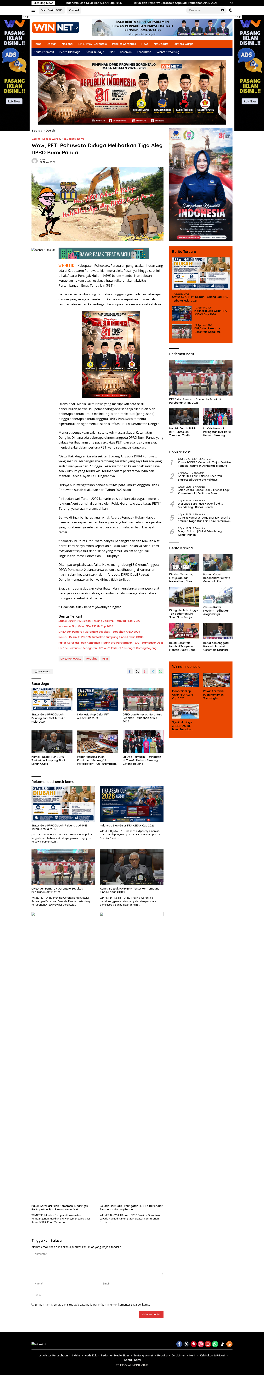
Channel (74, 10)
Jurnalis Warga (183, 44)
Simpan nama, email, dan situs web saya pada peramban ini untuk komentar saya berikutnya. (93, 1304)
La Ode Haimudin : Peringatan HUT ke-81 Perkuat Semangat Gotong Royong (108, 648)
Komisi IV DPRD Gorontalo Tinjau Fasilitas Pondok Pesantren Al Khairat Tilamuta (204, 464)
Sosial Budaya (95, 52)
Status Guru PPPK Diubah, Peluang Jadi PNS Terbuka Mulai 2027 (99, 621)
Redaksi (162, 1355)
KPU (112, 52)
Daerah (51, 44)
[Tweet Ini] (137, 671)
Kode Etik (91, 1355)
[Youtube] (208, 1344)
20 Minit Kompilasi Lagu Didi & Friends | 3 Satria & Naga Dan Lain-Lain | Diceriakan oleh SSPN (204, 519)
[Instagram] (201, 1344)
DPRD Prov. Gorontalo (92, 44)
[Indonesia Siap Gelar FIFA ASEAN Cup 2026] (97, 699)
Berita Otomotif (44, 52)
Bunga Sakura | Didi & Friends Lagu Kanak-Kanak (200, 533)
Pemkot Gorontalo (124, 44)
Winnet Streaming (168, 52)
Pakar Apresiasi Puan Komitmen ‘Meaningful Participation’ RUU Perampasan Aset (111, 642)
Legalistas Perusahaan (53, 1355)
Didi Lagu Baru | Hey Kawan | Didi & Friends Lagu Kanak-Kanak (200, 505)
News (144, 44)
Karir (192, 1355)
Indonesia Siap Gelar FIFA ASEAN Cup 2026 (86, 626)
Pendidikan (144, 52)
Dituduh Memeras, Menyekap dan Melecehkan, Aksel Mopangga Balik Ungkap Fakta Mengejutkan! (180, 578)
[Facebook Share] (130, 671)
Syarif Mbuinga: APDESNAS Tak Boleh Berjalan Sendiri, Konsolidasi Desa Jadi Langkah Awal (184, 725)
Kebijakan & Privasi (212, 1355)
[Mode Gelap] (230, 10)
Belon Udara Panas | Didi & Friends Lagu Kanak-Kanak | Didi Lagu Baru (204, 491)
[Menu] (34, 10)
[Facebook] (179, 1344)
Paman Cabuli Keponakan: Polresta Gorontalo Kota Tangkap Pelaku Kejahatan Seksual (216, 578)
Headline (91, 658)
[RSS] (229, 1344)
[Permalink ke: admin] (35, 160)
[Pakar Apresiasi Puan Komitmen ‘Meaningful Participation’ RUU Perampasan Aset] (97, 741)
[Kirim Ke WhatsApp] (161, 671)
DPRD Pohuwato (70, 658)
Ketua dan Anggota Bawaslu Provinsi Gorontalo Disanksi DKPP (216, 646)
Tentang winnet (143, 1355)
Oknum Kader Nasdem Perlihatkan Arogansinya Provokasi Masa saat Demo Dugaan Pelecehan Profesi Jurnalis (217, 610)
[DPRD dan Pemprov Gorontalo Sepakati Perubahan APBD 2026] (143, 699)
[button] (223, 10)
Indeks (76, 1355)
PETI (105, 658)
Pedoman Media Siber (115, 1355)
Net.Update (161, 44)
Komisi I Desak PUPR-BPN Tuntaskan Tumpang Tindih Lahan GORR (218, 3)
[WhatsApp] (215, 1344)
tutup (26, 16)
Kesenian (126, 52)
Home (37, 44)
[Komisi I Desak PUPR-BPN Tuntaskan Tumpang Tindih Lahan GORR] (52, 741)
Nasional (67, 44)
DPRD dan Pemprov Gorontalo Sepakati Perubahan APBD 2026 (119, 3)
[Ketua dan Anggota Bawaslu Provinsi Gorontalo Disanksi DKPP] (217, 631)
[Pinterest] (194, 1344)
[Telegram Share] (153, 671)
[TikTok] (222, 1344)
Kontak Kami (132, 1360)
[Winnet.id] (56, 27)
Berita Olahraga (70, 52)
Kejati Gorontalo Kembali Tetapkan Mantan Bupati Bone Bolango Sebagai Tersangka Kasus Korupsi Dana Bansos (183, 646)
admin (43, 159)
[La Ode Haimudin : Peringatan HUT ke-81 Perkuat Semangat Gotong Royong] (143, 741)
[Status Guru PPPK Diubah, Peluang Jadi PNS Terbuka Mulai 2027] (52, 699)
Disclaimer (178, 1355)
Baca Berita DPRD (52, 10)
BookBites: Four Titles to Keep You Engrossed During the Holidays (200, 477)
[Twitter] (186, 1344)
